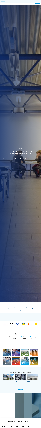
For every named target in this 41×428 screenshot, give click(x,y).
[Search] (39, 1)
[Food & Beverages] (20, 309)
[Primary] (26, 309)
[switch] (17, 426)
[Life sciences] (9, 309)
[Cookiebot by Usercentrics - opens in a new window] (4, 426)
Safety (31, 355)
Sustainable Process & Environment (25, 355)
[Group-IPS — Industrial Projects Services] (3, 1)
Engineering (14, 363)
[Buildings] (32, 309)
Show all (20, 389)
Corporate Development (24, 363)
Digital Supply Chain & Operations (33, 363)
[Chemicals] (15, 309)
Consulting (14, 355)
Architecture (6, 363)
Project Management (7, 355)
